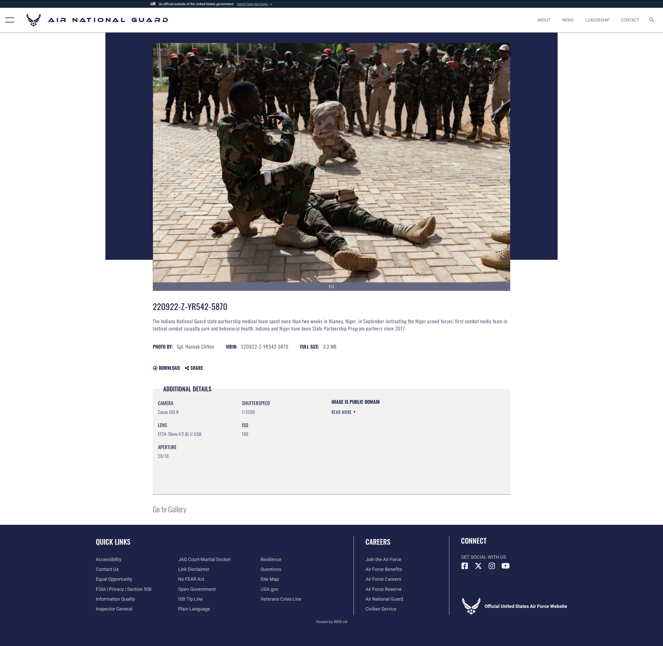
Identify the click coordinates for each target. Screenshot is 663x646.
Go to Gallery (169, 508)
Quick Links (113, 541)
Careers (377, 541)
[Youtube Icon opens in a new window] (505, 566)
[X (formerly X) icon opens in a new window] (478, 566)
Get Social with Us (483, 557)
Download (168, 367)
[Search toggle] (652, 20)
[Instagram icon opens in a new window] (492, 566)
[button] (255, 4)
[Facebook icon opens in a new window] (465, 566)
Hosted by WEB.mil (331, 622)
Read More (342, 412)
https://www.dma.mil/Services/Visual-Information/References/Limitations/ (392, 445)
